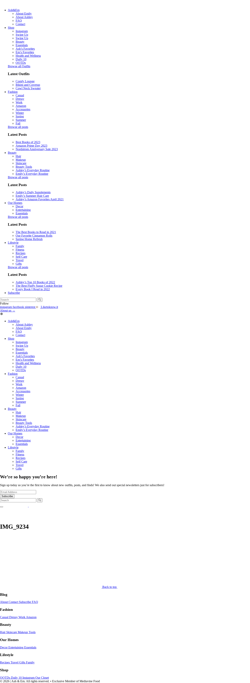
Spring (20, 116)
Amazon (21, 105)
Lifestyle (13, 242)
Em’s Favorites (25, 52)
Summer (21, 120)
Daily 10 (21, 59)
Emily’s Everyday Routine (32, 173)
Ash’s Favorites (25, 48)
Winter (20, 113)
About (4, 602)
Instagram (22, 31)
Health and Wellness (28, 55)
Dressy (20, 98)
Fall (18, 123)
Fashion (13, 91)
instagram (6, 307)
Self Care (21, 256)
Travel (19, 260)
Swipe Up (22, 34)
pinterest (30, 307)
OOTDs (21, 62)
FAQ (19, 20)
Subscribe (14, 292)
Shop (11, 27)
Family (20, 246)
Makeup (21, 159)
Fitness (20, 249)
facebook (19, 307)
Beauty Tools (24, 166)
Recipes (20, 253)
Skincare (21, 163)
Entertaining (23, 209)
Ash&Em (14, 10)
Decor (19, 206)
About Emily (24, 13)
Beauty (20, 41)
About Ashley (24, 17)
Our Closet (42, 677)
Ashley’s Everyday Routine (33, 170)
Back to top (109, 587)
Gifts (19, 263)
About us (7, 310)
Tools (32, 632)
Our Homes (15, 202)
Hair (18, 156)
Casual (20, 95)
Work (19, 102)
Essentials (22, 45)
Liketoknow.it (49, 307)
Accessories (23, 109)
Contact (20, 24)
